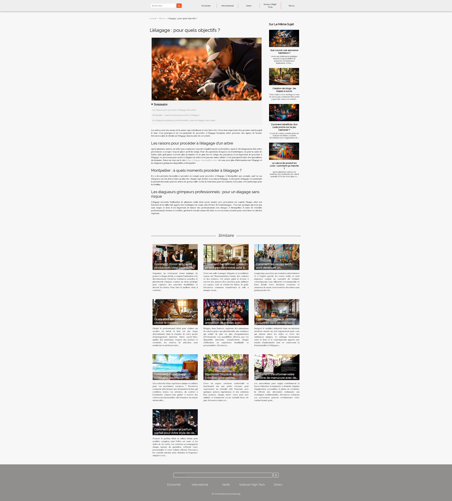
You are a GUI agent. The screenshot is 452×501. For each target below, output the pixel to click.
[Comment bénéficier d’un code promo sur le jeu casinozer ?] (284, 112)
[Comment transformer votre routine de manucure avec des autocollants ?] (276, 367)
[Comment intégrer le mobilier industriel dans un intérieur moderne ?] (276, 312)
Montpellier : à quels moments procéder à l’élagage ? (176, 115)
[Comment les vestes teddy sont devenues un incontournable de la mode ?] (276, 257)
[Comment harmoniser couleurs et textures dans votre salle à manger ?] (226, 257)
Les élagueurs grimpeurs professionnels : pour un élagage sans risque (183, 120)
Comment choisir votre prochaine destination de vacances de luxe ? (171, 377)
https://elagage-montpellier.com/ (202, 160)
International (227, 5)
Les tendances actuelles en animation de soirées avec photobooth (224, 322)
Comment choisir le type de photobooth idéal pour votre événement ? (173, 267)
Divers (292, 5)
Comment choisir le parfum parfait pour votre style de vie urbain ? (174, 433)
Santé (248, 5)
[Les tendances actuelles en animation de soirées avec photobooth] (226, 312)
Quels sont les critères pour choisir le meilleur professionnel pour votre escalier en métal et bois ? (173, 324)
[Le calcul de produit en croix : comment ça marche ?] (284, 151)
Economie (206, 5)
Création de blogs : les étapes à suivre (284, 89)
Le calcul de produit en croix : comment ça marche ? (284, 166)
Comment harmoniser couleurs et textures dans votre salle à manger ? (226, 267)
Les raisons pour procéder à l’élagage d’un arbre (174, 110)
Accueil (153, 18)
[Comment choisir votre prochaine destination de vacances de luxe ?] (175, 367)
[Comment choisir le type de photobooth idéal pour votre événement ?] (175, 257)
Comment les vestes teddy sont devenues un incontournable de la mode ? (275, 267)
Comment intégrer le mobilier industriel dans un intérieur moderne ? (276, 322)
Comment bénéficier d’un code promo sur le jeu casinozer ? (284, 127)
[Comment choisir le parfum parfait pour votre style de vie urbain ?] (175, 422)
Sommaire (161, 104)
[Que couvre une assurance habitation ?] (284, 38)
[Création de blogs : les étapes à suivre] (284, 76)
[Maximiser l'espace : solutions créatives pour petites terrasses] (226, 367)
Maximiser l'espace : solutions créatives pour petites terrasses (225, 377)
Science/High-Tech (270, 5)
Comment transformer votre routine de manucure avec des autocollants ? (277, 377)
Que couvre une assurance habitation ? (284, 51)
